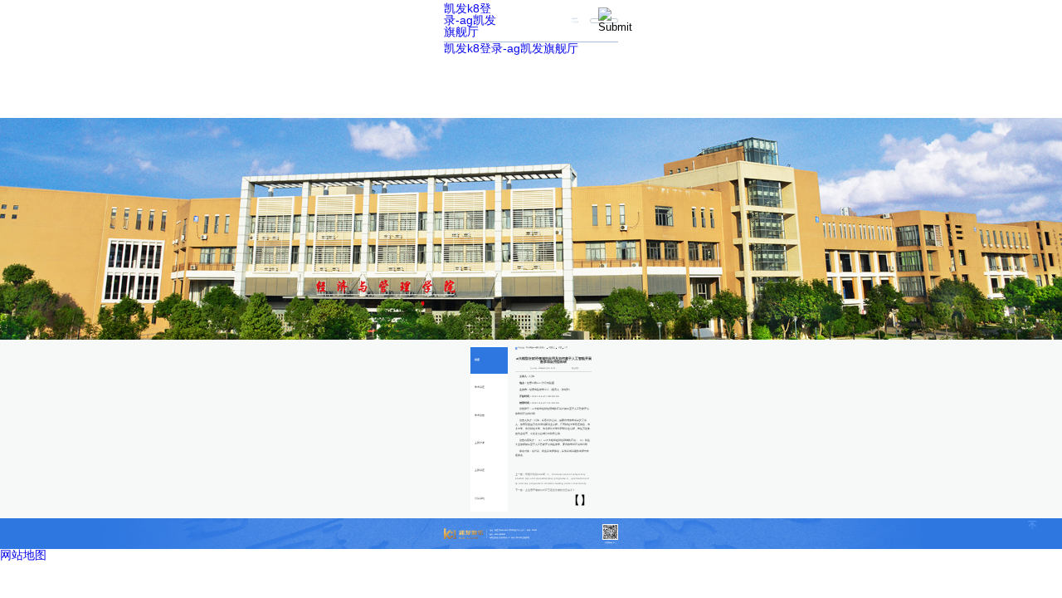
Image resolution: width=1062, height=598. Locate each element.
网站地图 (23, 554)
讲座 (477, 360)
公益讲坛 (480, 499)
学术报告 (480, 415)
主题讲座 (480, 470)
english (574, 18)
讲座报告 (551, 347)
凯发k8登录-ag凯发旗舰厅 (470, 20)
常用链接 (575, 22)
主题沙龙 (480, 443)
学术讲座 (480, 387)
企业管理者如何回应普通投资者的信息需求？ (550, 490)
